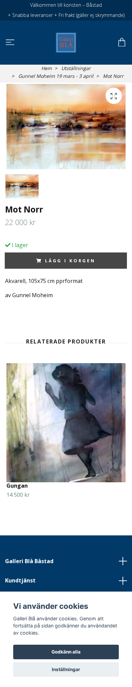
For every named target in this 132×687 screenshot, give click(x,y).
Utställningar (76, 68)
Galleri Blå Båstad (29, 561)
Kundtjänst (20, 580)
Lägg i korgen (70, 261)
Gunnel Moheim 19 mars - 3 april (55, 76)
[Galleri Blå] (66, 42)
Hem (46, 68)
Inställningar (66, 669)
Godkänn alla (66, 652)
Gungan (17, 485)
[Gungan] (66, 422)
